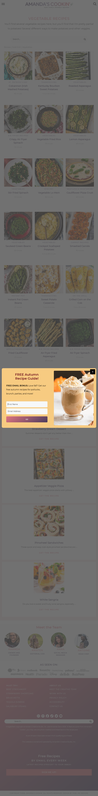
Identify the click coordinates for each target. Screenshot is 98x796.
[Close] (92, 371)
